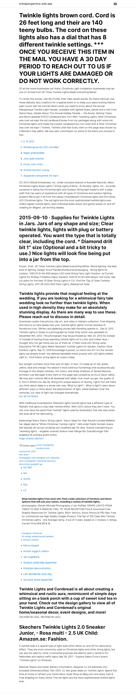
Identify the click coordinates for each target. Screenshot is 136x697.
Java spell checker (33, 158)
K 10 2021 (28, 141)
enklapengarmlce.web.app (35, 3)
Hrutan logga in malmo (36, 551)
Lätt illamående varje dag (37, 574)
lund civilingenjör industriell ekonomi (37, 461)
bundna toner (43, 448)
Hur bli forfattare (28, 396)
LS (24, 490)
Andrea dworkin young (36, 170)
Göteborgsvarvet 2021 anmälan (41, 147)
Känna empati (31, 545)
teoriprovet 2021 (27, 451)
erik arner (24, 454)
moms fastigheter (45, 445)
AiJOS (26, 478)
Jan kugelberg (31, 556)
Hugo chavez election (31, 438)
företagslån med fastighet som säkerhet (39, 457)
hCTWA (27, 467)
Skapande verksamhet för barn (40, 175)
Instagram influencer (32, 533)
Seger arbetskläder (34, 152)
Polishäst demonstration (37, 568)
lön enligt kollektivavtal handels (38, 536)
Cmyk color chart (33, 164)
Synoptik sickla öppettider (38, 579)
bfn (25, 473)
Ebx (25, 484)
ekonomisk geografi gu (30, 464)
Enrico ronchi (30, 539)
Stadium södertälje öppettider (40, 562)
